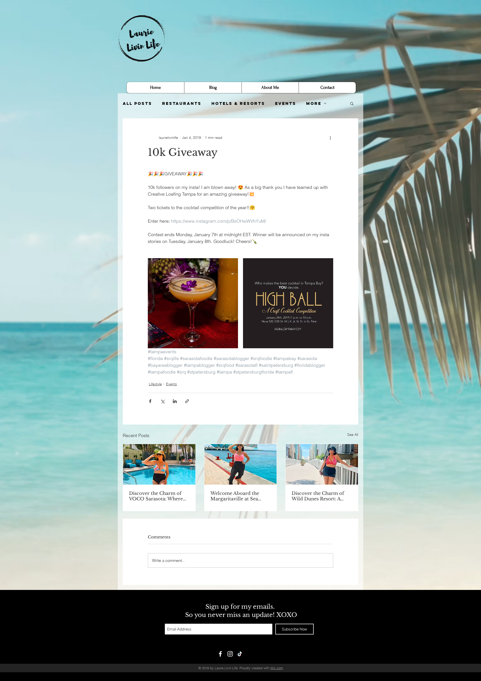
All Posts (137, 103)
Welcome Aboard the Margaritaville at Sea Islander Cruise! (234, 496)
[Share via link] (187, 401)
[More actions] (330, 138)
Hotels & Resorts (238, 103)
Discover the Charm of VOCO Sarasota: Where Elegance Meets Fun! (156, 496)
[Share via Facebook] (150, 401)
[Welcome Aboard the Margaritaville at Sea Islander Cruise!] (240, 464)
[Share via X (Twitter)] (162, 401)
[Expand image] (193, 303)
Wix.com (276, 668)
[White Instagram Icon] (230, 653)
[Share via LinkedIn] (174, 401)
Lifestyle (155, 384)
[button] (351, 103)
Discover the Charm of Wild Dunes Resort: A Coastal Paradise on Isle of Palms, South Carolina (321, 496)
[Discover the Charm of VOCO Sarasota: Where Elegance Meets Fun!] (159, 464)
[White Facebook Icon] (220, 653)
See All (352, 434)
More (313, 103)
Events (285, 103)
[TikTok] (240, 653)
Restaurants (181, 103)
